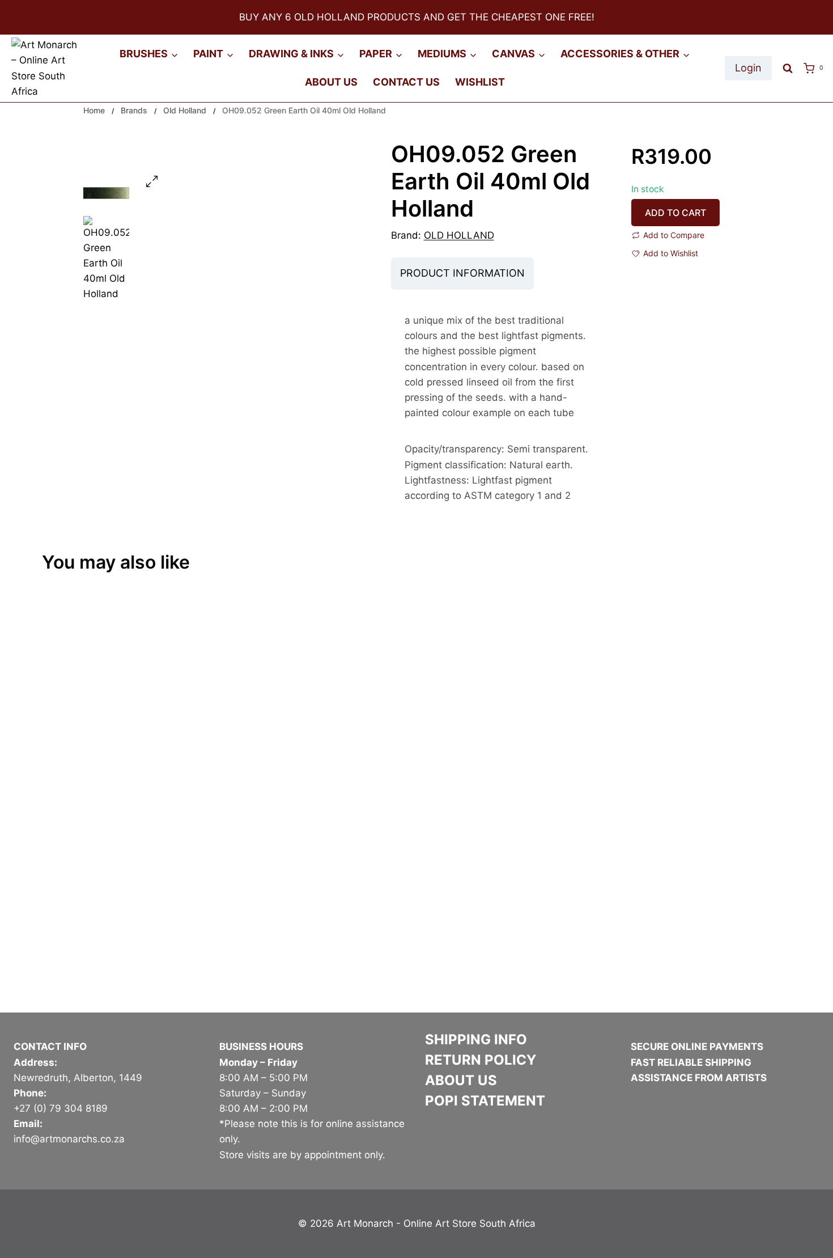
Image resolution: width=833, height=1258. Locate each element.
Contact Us (406, 82)
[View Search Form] (787, 68)
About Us (331, 82)
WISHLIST (480, 82)
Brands (134, 110)
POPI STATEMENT (485, 1100)
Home (94, 110)
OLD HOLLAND (459, 235)
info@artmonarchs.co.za (69, 1139)
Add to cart (675, 212)
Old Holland (184, 110)
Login (748, 68)
